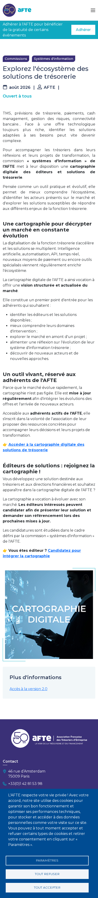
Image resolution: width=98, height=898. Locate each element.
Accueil (8, 46)
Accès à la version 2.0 (28, 689)
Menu (93, 10)
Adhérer (83, 30)
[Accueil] (17, 10)
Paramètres (47, 860)
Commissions (16, 59)
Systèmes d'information (53, 59)
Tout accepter (47, 887)
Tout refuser (47, 874)
